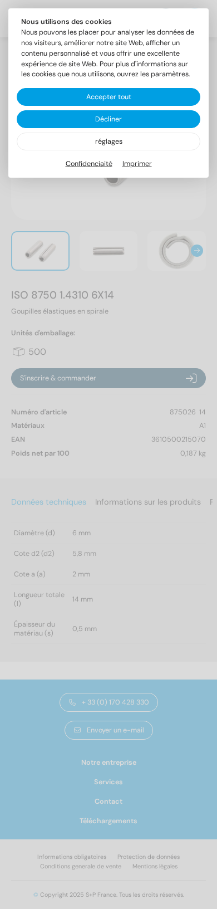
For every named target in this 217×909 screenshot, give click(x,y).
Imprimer (137, 163)
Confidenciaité (89, 163)
